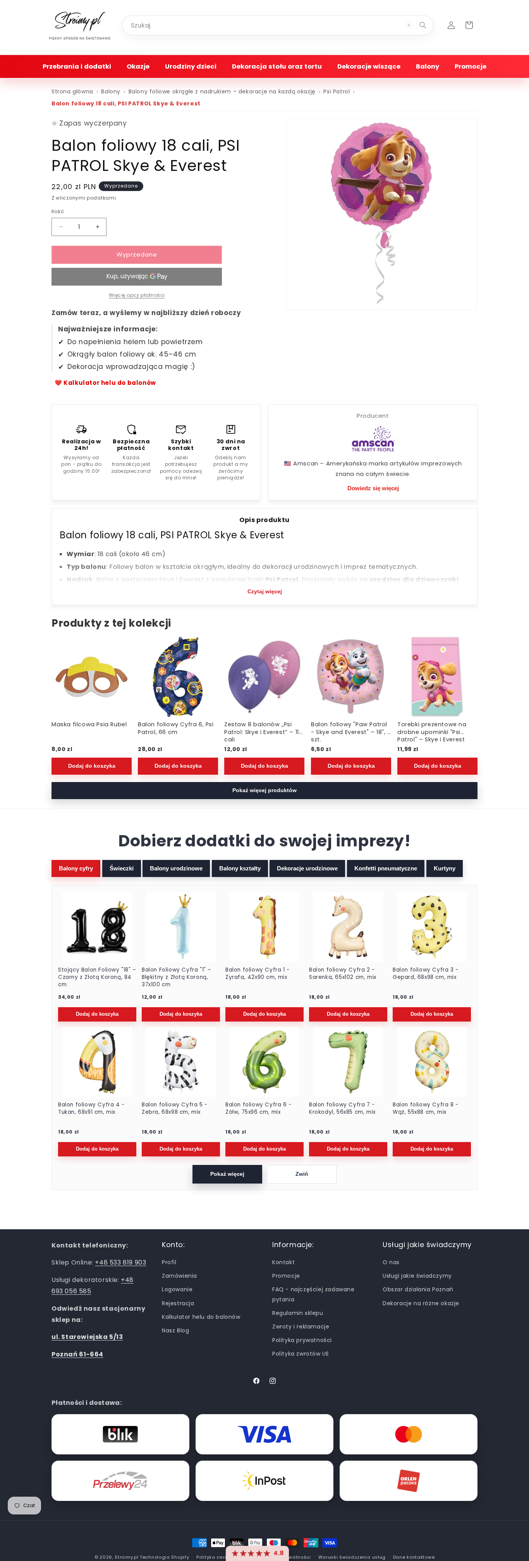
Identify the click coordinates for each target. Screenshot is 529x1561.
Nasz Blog (175, 1330)
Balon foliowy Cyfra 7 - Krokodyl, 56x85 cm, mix (342, 1108)
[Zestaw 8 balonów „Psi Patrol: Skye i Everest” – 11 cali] (264, 677)
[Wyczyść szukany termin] (409, 25)
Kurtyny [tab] (444, 868)
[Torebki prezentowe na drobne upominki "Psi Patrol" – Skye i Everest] (437, 677)
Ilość (58, 211)
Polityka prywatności (302, 1340)
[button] (77, 66)
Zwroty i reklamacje (300, 1326)
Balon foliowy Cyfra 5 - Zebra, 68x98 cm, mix (175, 1108)
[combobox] (277, 25)
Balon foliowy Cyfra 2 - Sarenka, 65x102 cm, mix (342, 974)
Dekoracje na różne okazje (421, 1303)
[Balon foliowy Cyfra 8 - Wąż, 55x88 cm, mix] (432, 1062)
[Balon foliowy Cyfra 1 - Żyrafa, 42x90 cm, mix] (264, 927)
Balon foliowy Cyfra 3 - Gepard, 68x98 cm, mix (426, 974)
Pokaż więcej (227, 1174)
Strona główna (72, 91)
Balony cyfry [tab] (76, 868)
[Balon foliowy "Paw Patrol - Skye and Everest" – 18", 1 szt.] (351, 677)
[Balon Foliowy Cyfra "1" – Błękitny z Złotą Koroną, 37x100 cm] (181, 927)
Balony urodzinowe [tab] (176, 868)
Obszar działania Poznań (418, 1290)
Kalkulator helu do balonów (201, 1317)
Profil (169, 1262)
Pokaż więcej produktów (264, 790)
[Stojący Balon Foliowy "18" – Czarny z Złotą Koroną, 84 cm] (97, 927)
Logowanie (177, 1290)
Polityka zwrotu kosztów (225, 1557)
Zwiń (301, 1174)
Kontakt (283, 1262)
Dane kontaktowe (414, 1557)
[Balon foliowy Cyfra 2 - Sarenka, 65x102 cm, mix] (348, 927)
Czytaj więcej (264, 591)
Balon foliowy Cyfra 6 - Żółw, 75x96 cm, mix (258, 1108)
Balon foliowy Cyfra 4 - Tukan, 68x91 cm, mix (91, 1108)
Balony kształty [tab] (240, 868)
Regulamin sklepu (297, 1313)
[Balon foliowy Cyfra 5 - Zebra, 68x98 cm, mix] (181, 1062)
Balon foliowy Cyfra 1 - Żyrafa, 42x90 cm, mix (257, 974)
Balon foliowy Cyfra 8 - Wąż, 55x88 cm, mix (426, 1108)
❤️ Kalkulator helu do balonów (105, 383)
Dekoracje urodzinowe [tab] (307, 868)
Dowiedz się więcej (373, 488)
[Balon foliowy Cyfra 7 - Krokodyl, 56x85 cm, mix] (348, 1062)
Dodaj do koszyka (91, 765)
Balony (110, 91)
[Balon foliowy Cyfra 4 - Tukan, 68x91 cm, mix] (97, 1062)
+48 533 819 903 (120, 1262)
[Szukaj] (423, 25)
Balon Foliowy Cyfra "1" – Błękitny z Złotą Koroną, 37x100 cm (176, 977)
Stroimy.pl (126, 1557)
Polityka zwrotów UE (300, 1354)
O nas (391, 1262)
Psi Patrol (336, 91)
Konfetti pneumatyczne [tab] (385, 868)
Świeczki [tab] (122, 868)
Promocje (286, 1276)
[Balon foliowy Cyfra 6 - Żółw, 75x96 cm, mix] (264, 1062)
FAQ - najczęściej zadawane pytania (313, 1294)
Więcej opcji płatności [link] (137, 295)
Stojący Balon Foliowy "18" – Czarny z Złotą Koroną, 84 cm (97, 977)
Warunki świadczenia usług (352, 1557)
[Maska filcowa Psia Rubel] (92, 677)
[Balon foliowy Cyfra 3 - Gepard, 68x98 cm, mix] (432, 927)
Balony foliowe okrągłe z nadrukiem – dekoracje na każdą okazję (222, 91)
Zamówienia (179, 1276)
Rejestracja (178, 1303)
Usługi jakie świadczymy (417, 1276)
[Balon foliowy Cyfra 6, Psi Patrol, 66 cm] (178, 677)
